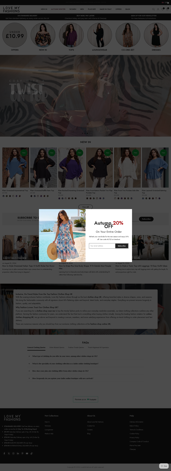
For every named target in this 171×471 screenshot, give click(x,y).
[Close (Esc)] (168, 3)
